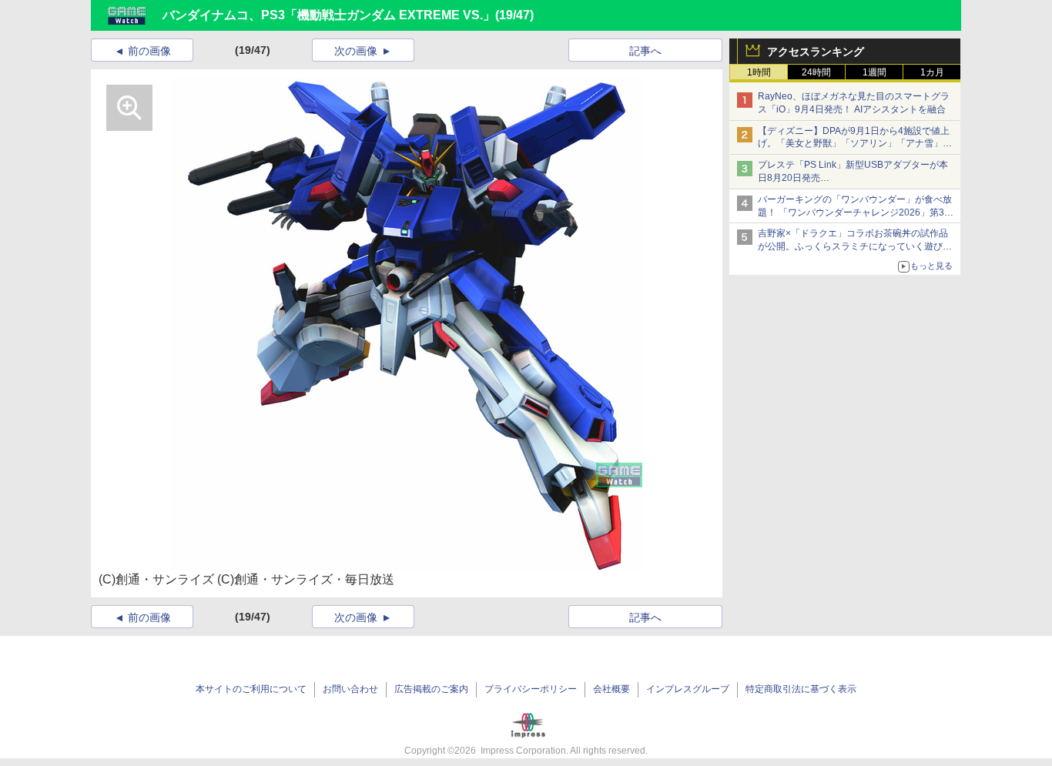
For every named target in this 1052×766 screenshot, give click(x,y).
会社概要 (611, 689)
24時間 (816, 72)
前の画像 (149, 51)
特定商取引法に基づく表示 (800, 689)
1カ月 (932, 72)
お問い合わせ (350, 689)
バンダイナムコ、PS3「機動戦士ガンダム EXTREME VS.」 (328, 15)
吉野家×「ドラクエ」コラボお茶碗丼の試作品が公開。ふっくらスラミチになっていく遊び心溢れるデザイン (855, 246)
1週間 (874, 72)
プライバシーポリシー (530, 689)
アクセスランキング (815, 51)
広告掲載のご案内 (431, 689)
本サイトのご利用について (251, 689)
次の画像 (355, 51)
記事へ (645, 51)
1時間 (759, 72)
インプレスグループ (687, 689)
